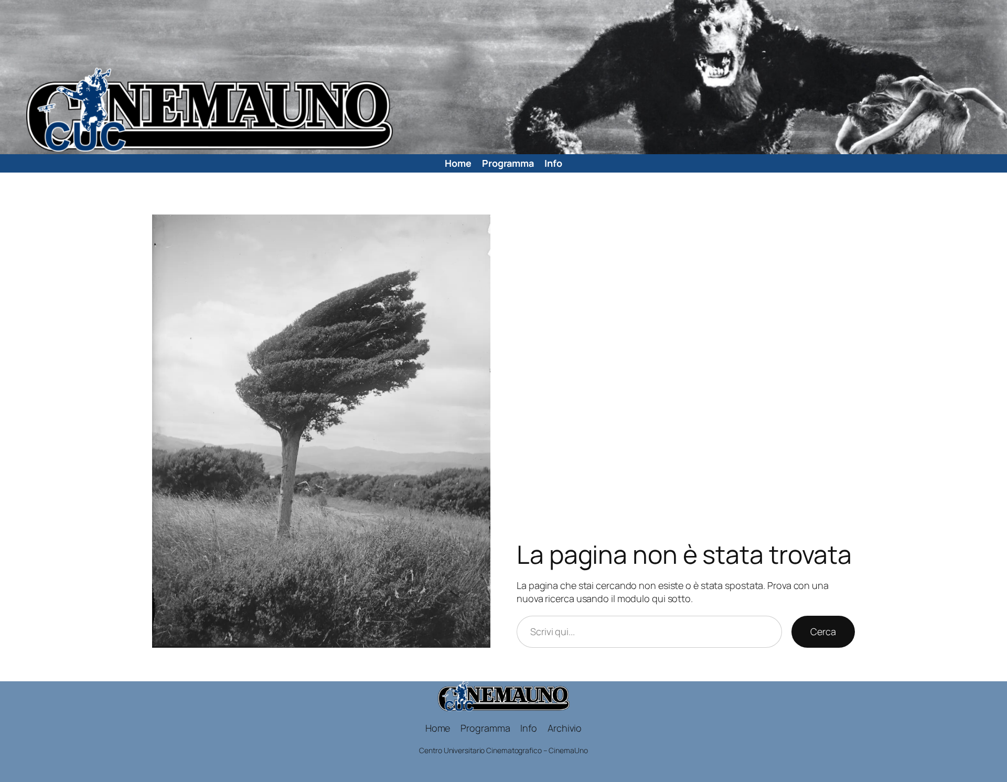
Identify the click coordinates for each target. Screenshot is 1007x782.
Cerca (823, 631)
